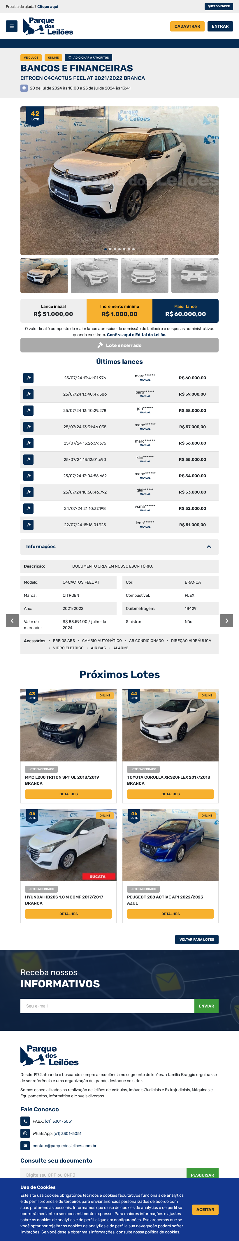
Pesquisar (202, 1175)
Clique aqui (47, 6)
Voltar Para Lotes (197, 940)
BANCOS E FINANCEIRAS (76, 68)
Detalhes (68, 794)
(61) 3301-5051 (59, 1121)
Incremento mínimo (119, 306)
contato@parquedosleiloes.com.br (64, 1145)
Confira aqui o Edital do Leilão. (136, 334)
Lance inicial (53, 306)
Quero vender (219, 6)
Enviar (206, 1006)
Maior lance (185, 306)
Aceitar (205, 1209)
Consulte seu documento (56, 1160)
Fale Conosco (39, 1109)
